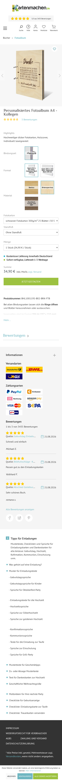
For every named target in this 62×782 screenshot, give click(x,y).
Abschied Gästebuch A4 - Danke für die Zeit (36, 487)
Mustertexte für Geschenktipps (24, 664)
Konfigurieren (25, 776)
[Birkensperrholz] (47, 187)
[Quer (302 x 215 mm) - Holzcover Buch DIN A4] (47, 170)
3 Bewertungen (29, 119)
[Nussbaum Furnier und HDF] (31, 203)
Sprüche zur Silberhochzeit (24, 612)
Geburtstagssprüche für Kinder (26, 583)
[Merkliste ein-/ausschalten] (54, 49)
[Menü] (5, 28)
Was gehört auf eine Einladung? (25, 564)
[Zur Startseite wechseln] (31, 8)
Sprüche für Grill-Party (21, 654)
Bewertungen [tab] (14, 335)
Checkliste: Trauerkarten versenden (27, 712)
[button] (7, 320)
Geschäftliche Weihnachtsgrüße (25, 683)
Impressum (12, 728)
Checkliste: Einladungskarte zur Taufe (28, 706)
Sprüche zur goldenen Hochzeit (26, 619)
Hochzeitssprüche (19, 606)
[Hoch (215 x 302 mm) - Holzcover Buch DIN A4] (31, 170)
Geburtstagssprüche (20, 577)
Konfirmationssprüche (21, 629)
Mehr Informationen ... (34, 771)
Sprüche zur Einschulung (23, 648)
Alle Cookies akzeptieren (45, 776)
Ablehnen (11, 776)
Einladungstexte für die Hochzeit (27, 600)
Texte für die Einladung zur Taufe (27, 641)
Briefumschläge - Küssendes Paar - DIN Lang (36, 461)
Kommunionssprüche (21, 635)
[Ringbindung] (31, 153)
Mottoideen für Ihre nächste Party (26, 693)
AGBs (8, 738)
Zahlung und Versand (33, 738)
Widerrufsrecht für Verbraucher (26, 733)
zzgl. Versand (34, 271)
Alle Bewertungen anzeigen (20, 509)
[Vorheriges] (2, 75)
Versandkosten (13, 756)
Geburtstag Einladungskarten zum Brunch (35, 436)
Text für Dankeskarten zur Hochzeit (27, 677)
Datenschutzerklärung (20, 743)
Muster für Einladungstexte (23, 570)
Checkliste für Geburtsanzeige (24, 700)
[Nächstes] (59, 75)
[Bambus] (31, 187)
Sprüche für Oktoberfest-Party (25, 589)
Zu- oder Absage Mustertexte (24, 671)
